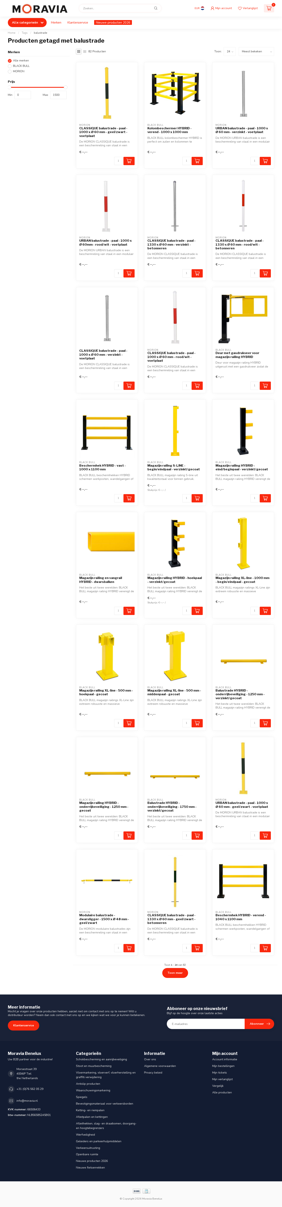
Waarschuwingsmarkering (93, 1090)
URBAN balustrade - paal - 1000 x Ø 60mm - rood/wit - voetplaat (105, 242)
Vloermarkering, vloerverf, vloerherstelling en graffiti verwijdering (106, 1075)
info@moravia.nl (27, 1101)
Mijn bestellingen (223, 1066)
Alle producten (222, 1092)
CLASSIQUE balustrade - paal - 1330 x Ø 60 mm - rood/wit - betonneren (240, 244)
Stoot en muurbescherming (93, 1066)
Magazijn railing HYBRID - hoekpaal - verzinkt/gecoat (174, 580)
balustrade (40, 33)
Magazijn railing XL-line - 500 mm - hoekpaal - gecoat (106, 692)
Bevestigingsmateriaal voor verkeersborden (104, 1104)
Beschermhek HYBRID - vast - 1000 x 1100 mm (102, 467)
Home (11, 33)
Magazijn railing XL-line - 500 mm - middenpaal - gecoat (174, 692)
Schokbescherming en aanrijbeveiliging (101, 1059)
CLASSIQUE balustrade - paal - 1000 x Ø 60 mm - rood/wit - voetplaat (171, 357)
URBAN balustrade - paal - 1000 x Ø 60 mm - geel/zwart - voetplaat (242, 804)
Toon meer (175, 973)
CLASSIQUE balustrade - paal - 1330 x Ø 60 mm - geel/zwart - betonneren (171, 919)
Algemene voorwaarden (160, 1066)
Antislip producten (88, 1084)
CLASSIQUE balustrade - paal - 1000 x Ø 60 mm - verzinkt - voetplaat (103, 354)
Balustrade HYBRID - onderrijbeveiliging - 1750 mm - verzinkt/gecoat (172, 806)
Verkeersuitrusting (88, 1148)
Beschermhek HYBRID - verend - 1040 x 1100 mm (241, 917)
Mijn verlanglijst (222, 1079)
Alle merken (21, 60)
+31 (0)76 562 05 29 (30, 1089)
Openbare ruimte (87, 1154)
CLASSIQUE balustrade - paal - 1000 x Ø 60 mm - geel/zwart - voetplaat (103, 132)
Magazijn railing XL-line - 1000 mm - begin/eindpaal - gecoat (242, 580)
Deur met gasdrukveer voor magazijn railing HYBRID (237, 355)
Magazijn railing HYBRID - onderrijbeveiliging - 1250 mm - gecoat (103, 806)
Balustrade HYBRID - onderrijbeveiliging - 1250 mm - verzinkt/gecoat (240, 694)
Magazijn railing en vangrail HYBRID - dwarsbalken (100, 580)
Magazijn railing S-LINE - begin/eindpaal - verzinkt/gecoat (173, 467)
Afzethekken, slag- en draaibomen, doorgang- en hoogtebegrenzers (106, 1126)
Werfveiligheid (85, 1135)
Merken (56, 22)
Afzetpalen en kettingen (92, 1117)
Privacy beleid (153, 1073)
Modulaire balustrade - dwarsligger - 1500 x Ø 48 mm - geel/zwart (104, 919)
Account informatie (224, 1059)
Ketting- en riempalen (90, 1110)
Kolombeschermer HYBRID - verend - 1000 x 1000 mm (169, 130)
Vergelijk (218, 1086)
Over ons (150, 1059)
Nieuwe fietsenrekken (90, 1168)
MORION (18, 71)
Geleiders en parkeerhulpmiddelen (98, 1141)
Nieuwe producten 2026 (113, 22)
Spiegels (81, 1097)
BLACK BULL (21, 66)
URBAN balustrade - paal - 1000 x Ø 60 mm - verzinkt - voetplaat (242, 130)
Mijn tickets (219, 1073)
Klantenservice (77, 22)
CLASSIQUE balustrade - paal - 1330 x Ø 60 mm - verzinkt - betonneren (171, 244)
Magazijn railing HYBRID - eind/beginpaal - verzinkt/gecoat (242, 467)
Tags (25, 33)
